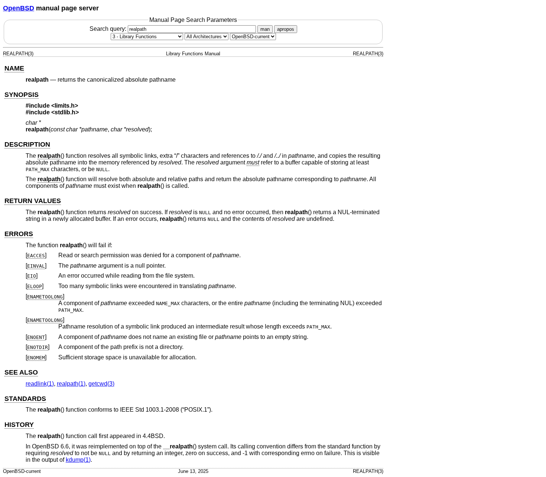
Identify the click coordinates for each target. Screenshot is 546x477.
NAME (14, 68)
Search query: (109, 29)
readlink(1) (40, 383)
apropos (285, 29)
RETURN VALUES (32, 201)
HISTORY (19, 424)
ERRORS (18, 234)
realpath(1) (71, 383)
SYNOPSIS (21, 94)
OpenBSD (18, 8)
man (265, 29)
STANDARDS (25, 398)
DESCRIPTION (27, 144)
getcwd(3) (101, 383)
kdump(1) (78, 460)
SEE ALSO (21, 372)
